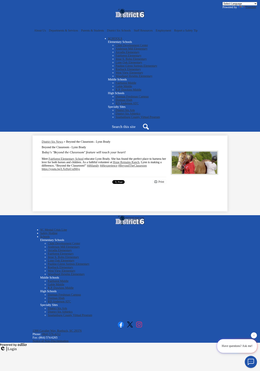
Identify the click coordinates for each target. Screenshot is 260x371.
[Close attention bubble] (254, 335)
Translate (250, 7)
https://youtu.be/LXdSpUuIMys (61, 169)
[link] (66, 158)
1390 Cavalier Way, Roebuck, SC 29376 (57, 330)
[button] (40, 30)
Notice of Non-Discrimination (51, 341)
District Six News (52, 141)
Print (161, 181)
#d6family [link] (93, 165)
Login (12, 349)
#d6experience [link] (108, 165)
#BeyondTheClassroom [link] (132, 165)
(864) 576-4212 (51, 334)
